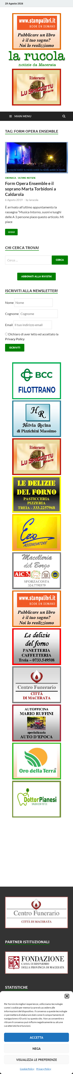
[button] (67, 996)
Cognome (12, 314)
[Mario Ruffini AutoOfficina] (36, 740)
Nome (9, 302)
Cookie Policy (27, 1068)
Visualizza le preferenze (36, 1059)
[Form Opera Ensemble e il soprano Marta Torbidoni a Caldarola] (36, 159)
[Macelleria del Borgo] (36, 588)
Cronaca (10, 177)
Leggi (10, 231)
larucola (33, 200)
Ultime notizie (27, 177)
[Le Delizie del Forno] (36, 511)
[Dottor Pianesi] (36, 816)
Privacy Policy (43, 1068)
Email (9, 325)
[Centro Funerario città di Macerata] (36, 702)
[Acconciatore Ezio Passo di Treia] (36, 550)
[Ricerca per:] (36, 260)
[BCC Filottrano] (36, 398)
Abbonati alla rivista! (36, 276)
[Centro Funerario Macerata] (36, 927)
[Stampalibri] (36, 48)
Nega (36, 1048)
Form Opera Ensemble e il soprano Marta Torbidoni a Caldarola (30, 189)
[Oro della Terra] (36, 778)
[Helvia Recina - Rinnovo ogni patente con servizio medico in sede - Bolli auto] (36, 436)
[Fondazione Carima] (36, 972)
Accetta (36, 1037)
